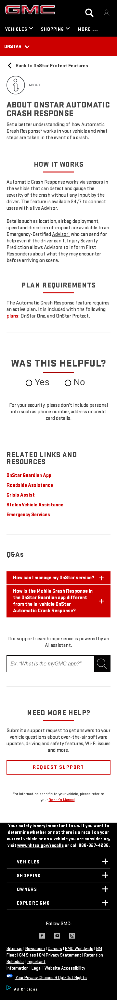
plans (12, 316)
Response (31, 131)
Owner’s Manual (62, 799)
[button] (31, 131)
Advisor (61, 234)
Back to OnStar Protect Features (51, 66)
